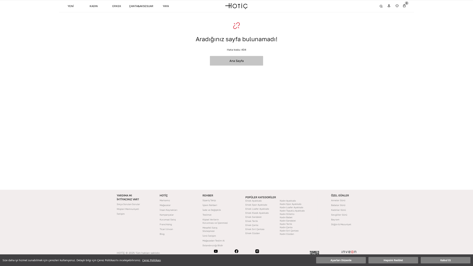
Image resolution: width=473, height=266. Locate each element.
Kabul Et (445, 260)
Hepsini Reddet (393, 260)
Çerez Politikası (151, 260)
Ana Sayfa (236, 61)
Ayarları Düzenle (341, 260)
